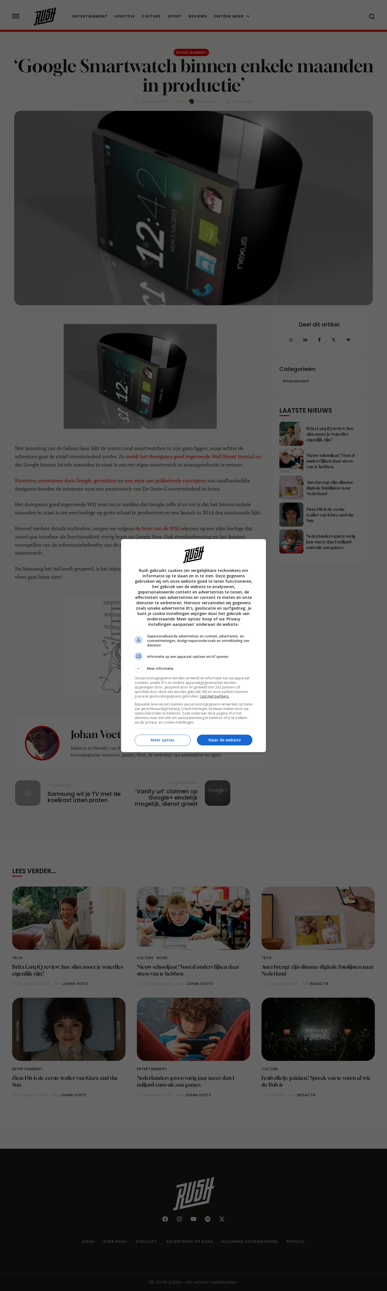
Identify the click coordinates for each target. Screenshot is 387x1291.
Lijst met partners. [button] (214, 696)
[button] (193, 669)
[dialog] (193, 645)
